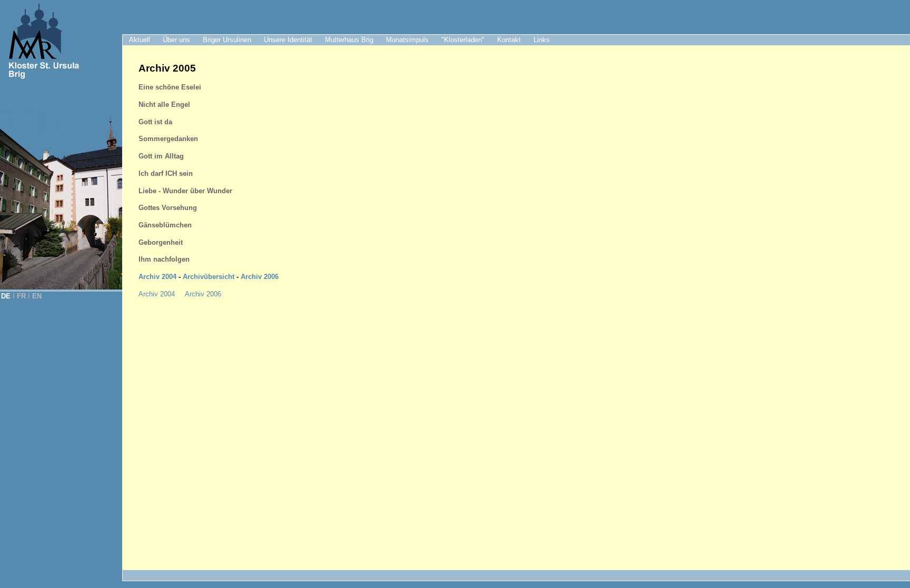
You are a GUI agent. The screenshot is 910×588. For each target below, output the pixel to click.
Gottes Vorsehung (168, 208)
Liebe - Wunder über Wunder (185, 191)
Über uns (176, 40)
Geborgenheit (161, 242)
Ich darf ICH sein (166, 173)
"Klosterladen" (462, 40)
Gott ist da (155, 122)
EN (37, 296)
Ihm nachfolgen (164, 259)
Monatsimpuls (407, 40)
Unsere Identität (288, 40)
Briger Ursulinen (227, 40)
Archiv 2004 (157, 277)
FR (21, 296)
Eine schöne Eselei (170, 87)
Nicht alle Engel (164, 104)
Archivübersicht (208, 277)
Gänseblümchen (165, 225)
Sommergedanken (168, 139)
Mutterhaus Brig (349, 40)
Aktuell (139, 40)
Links (541, 40)
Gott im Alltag (161, 156)
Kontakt (509, 40)
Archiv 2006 (259, 277)
